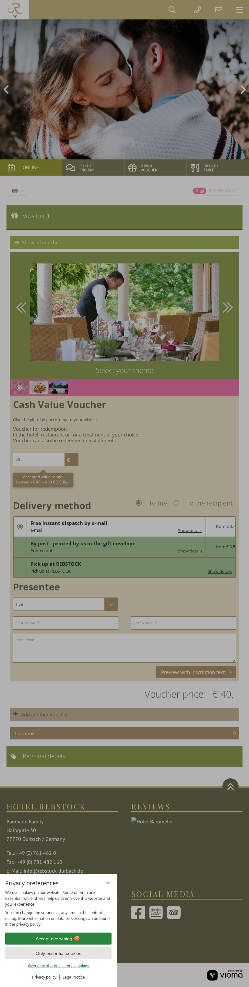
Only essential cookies (58, 953)
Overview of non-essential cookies (58, 966)
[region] (58, 908)
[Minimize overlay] (108, 882)
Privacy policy (44, 977)
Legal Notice (74, 977)
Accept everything (54, 938)
